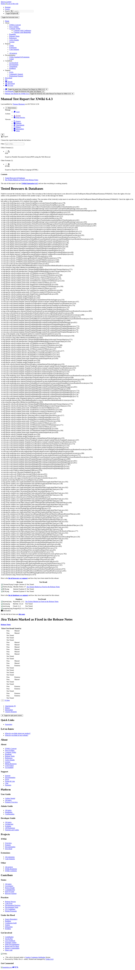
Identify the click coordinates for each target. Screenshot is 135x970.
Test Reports (9, 91)
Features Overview (11, 802)
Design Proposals (11, 911)
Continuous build (11, 923)
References (13, 38)
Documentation (10, 777)
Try (6, 80)
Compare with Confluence (22, 30)
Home (7, 21)
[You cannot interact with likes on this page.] (2, 700)
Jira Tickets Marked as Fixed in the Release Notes (21, 180)
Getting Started (10, 798)
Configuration (9, 814)
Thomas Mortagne (19, 104)
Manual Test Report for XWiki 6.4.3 (17, 93)
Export (18, 115)
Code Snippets (14, 49)
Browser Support (10, 893)
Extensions (13, 47)
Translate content (10, 942)
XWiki (11, 46)
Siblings (18, 123)
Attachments (20, 125)
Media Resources (11, 764)
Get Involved (13, 63)
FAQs (11, 72)
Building (8, 921)
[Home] (6, 89)
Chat (6, 783)
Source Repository (11, 919)
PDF (6, 153)
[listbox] (67, 159)
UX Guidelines (10, 909)
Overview (8, 843)
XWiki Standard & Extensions (19, 57)
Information (20, 129)
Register (8, 7)
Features (8, 845)
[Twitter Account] (13, 967)
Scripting (8, 826)
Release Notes (10, 756)
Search (7, 11)
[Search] (12, 11)
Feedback (12, 68)
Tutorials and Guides (12, 830)
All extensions (10, 857)
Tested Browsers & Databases (15, 178)
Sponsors (8, 785)
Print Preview (20, 117)
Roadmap (12, 34)
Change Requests (11, 712)
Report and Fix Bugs (12, 946)
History (18, 127)
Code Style (8, 903)
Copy (18, 112)
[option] (69, 154)
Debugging (9, 927)
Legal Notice (9, 765)
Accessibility (9, 767)
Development (13, 65)
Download (8, 78)
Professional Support (16, 76)
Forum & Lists (10, 781)
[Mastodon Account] (6, 967)
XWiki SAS (49, 959)
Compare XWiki (14, 28)
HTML (7, 166)
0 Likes (7, 700)
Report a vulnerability (12, 948)
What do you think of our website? (16, 735)
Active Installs (14, 40)
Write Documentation (12, 944)
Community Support (16, 74)
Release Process (10, 901)
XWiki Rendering (11, 869)
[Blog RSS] (17, 967)
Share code (8, 950)
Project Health (10, 888)
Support (7, 776)
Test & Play (9, 939)
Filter (3, 144)
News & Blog (14, 27)
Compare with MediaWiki (22, 32)
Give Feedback (10, 941)
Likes (18, 131)
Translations (13, 66)
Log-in (7, 9)
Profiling (8, 929)
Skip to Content (6, 2)
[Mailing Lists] (15, 967)
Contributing (9, 937)
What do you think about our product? (17, 733)
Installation (8, 812)
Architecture (9, 824)
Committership (10, 890)
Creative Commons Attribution (35, 957)
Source (18, 121)
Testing (7, 925)
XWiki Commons (11, 871)
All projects (13, 53)
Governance (9, 886)
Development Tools (11, 907)
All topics (8, 800)
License (11, 42)
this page (22, 614)
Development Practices (12, 905)
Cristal (11, 59)
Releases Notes (14, 36)
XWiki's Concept (15, 25)
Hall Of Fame (9, 891)
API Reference (10, 828)
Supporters (8, 724)
